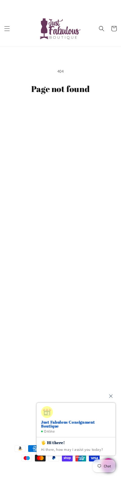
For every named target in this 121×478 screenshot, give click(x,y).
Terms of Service (26, 234)
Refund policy (23, 259)
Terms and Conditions (31, 209)
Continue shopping (61, 109)
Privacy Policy (23, 221)
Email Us (19, 369)
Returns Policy (24, 246)
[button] (7, 28)
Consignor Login (26, 183)
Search (17, 170)
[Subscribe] (103, 402)
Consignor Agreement (31, 196)
